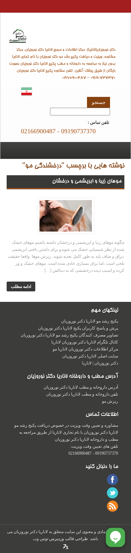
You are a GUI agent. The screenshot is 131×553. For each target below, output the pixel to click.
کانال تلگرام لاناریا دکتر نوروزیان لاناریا (84, 342)
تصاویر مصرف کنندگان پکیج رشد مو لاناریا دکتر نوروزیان (69, 335)
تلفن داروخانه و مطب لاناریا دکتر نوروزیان (82, 394)
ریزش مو (110, 401)
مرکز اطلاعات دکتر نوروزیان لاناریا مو (85, 349)
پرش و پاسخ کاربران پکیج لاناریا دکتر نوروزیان (78, 328)
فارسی (26, 91)
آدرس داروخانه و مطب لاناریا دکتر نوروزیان (81, 387)
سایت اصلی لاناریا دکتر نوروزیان (90, 356)
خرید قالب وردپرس (65, 547)
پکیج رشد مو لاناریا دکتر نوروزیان (89, 321)
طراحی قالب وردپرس (68, 538)
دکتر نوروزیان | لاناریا (65, 34)
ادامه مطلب (21, 286)
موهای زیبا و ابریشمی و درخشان (87, 181)
